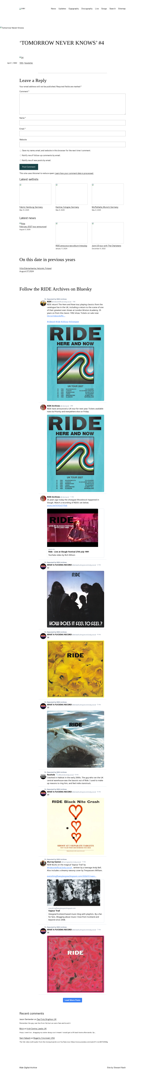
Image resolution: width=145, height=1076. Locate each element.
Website (23, 139)
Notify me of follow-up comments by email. (41, 155)
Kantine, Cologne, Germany (67, 207)
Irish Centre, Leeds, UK (37, 1029)
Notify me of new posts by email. (36, 160)
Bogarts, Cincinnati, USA (44, 1038)
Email (22, 129)
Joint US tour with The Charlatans (106, 246)
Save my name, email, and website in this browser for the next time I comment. (56, 150)
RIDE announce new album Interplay (71, 246)
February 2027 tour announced (32, 227)
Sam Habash (24, 1038)
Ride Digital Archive (28, 1067)
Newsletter (28, 63)
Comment (24, 91)
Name (22, 118)
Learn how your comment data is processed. (74, 173)
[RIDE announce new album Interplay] (71, 233)
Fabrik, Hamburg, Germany (31, 207)
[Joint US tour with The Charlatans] (108, 233)
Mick (21, 1029)
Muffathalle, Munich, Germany (105, 207)
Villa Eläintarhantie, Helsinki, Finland (35, 268)
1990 (21, 63)
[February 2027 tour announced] (22, 223)
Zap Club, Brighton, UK (46, 1019)
